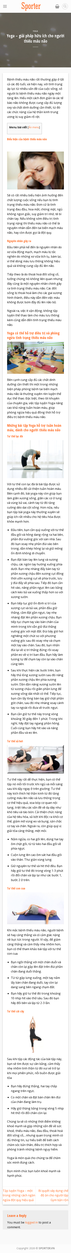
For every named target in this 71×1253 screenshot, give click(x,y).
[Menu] (5, 6)
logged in (31, 1222)
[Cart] (57, 6)
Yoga (35, 31)
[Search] (65, 6)
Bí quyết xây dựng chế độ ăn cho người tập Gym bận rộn (53, 1195)
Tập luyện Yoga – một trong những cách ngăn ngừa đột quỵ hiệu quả (19, 1195)
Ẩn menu (34, 127)
